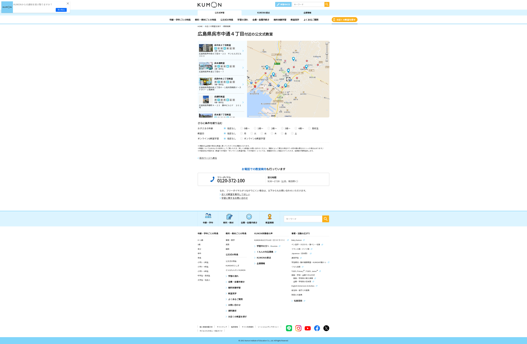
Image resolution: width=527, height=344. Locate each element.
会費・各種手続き (260, 19)
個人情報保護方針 (206, 327)
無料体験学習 (280, 19)
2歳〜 (274, 128)
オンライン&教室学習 (254, 138)
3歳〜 (287, 128)
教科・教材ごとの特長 (205, 19)
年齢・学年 (208, 222)
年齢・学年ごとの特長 (180, 19)
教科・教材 (228, 222)
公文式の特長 (226, 19)
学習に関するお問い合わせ (235, 198)
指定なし (231, 128)
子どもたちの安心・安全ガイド (211, 331)
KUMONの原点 (263, 12)
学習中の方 (285, 4)
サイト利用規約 (247, 327)
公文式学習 (219, 12)
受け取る (61, 10)
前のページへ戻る (208, 158)
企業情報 (307, 12)
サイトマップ (222, 327)
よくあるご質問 (311, 19)
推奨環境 (234, 327)
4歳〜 (301, 128)
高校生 (315, 128)
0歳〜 (247, 128)
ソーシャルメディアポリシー (268, 327)
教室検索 (270, 222)
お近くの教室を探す (346, 19)
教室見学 (295, 19)
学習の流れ (242, 19)
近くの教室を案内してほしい (236, 194)
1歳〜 (260, 128)
